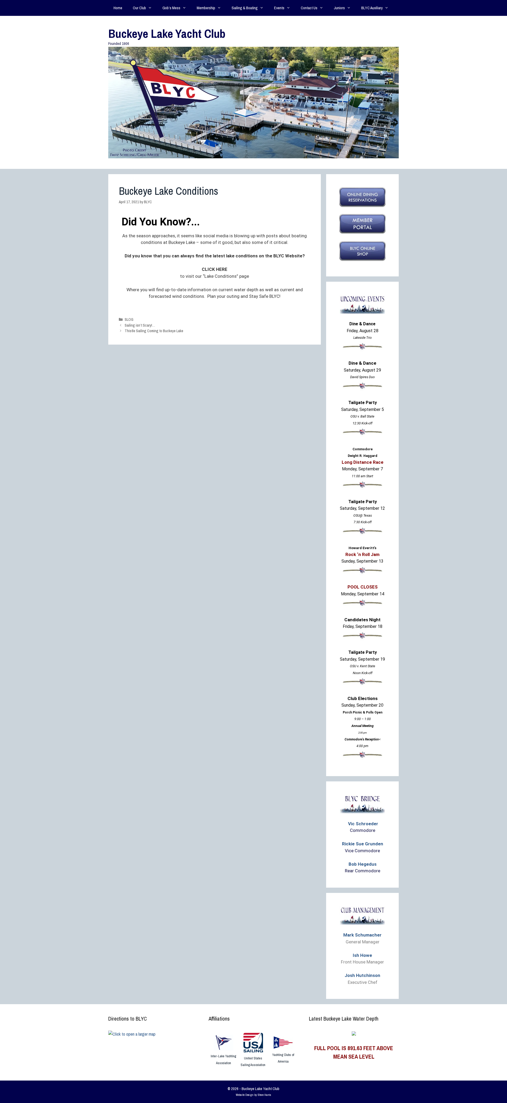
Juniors (339, 8)
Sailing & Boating (245, 8)
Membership (206, 8)
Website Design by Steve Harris (253, 1095)
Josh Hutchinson (362, 975)
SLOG (129, 319)
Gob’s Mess (171, 8)
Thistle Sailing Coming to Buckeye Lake (154, 330)
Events (279, 8)
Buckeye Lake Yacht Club (167, 33)
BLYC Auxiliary (372, 8)
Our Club (139, 8)
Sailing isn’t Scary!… (140, 325)
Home (118, 8)
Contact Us (309, 8)
